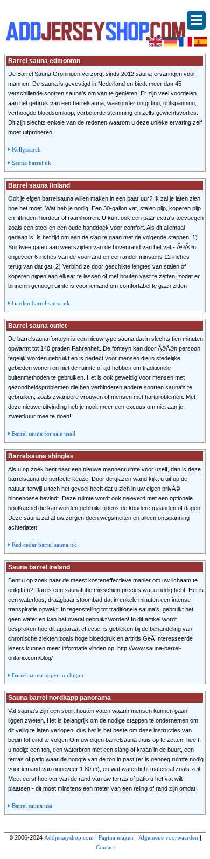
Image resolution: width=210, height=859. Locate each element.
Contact (105, 847)
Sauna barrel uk (31, 163)
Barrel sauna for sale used (43, 433)
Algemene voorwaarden (168, 837)
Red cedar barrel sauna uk (44, 544)
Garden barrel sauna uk (41, 303)
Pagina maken (116, 837)
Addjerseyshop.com (69, 837)
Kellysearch (26, 149)
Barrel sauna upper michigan (47, 675)
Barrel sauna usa (32, 805)
